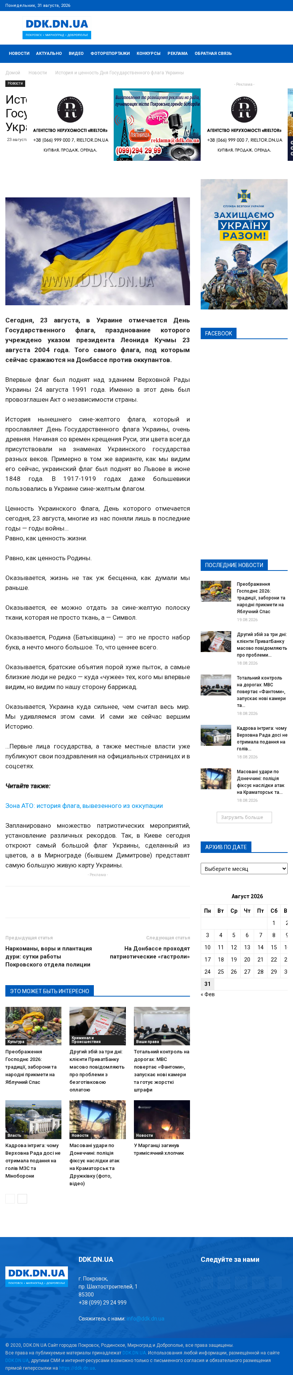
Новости (19, 53)
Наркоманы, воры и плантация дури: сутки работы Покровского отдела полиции (48, 956)
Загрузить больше (242, 817)
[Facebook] (231, 5)
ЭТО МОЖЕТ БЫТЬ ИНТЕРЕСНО (49, 991)
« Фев (208, 994)
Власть (14, 1135)
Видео (76, 53)
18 (221, 960)
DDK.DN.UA (134, 1353)
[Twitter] (256, 5)
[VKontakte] (269, 5)
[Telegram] (244, 5)
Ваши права (147, 1042)
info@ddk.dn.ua (145, 1319)
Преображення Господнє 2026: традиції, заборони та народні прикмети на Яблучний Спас (30, 1067)
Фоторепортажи (110, 53)
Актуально (49, 53)
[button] (278, 54)
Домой (12, 72)
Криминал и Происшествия (86, 1040)
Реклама (177, 53)
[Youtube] (282, 5)
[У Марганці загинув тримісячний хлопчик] (162, 1119)
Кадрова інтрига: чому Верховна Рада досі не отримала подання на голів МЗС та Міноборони (33, 1161)
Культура (16, 1042)
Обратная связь (213, 53)
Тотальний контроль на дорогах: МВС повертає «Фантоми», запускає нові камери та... (261, 691)
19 (234, 960)
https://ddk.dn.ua (77, 1368)
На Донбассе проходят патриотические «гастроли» (150, 952)
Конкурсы (149, 53)
